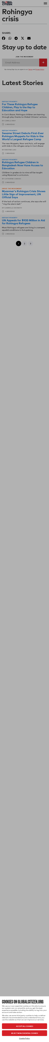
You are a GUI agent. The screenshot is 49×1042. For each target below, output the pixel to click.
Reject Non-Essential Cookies (24, 1033)
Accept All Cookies (24, 1026)
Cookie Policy (24, 1038)
